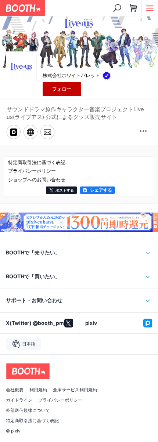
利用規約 (38, 390)
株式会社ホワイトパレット (71, 75)
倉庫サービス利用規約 (75, 390)
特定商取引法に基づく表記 (32, 421)
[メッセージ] (47, 132)
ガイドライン (19, 400)
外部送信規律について (28, 410)
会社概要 (15, 390)
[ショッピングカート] (133, 8)
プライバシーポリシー (60, 400)
